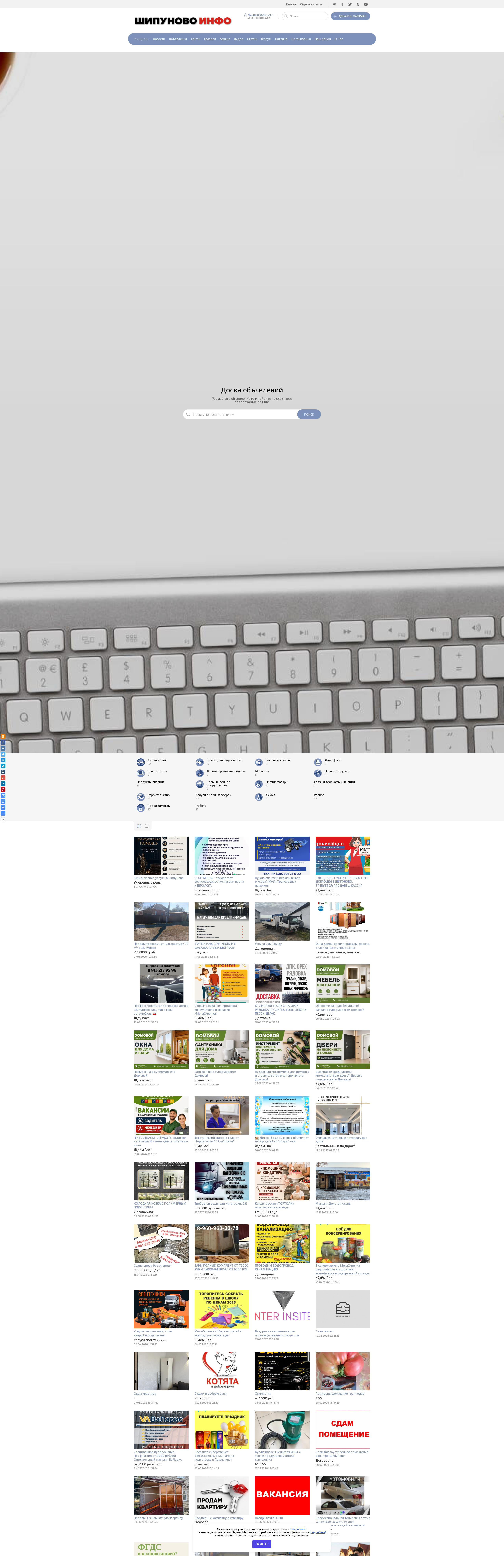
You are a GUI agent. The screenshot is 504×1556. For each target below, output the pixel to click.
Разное (319, 794)
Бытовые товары (278, 760)
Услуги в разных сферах (213, 794)
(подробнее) (298, 1529)
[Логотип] (185, 20)
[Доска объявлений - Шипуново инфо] (3, 801)
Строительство (159, 794)
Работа (201, 805)
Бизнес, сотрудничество (224, 760)
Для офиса (333, 760)
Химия (270, 794)
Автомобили (157, 760)
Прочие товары (277, 781)
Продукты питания (151, 781)
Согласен (262, 1544)
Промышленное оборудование (218, 783)
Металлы (262, 770)
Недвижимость (159, 805)
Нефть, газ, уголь (337, 770)
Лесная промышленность (226, 770)
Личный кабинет (259, 15)
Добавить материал (352, 16)
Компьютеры (157, 770)
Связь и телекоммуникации (334, 781)
